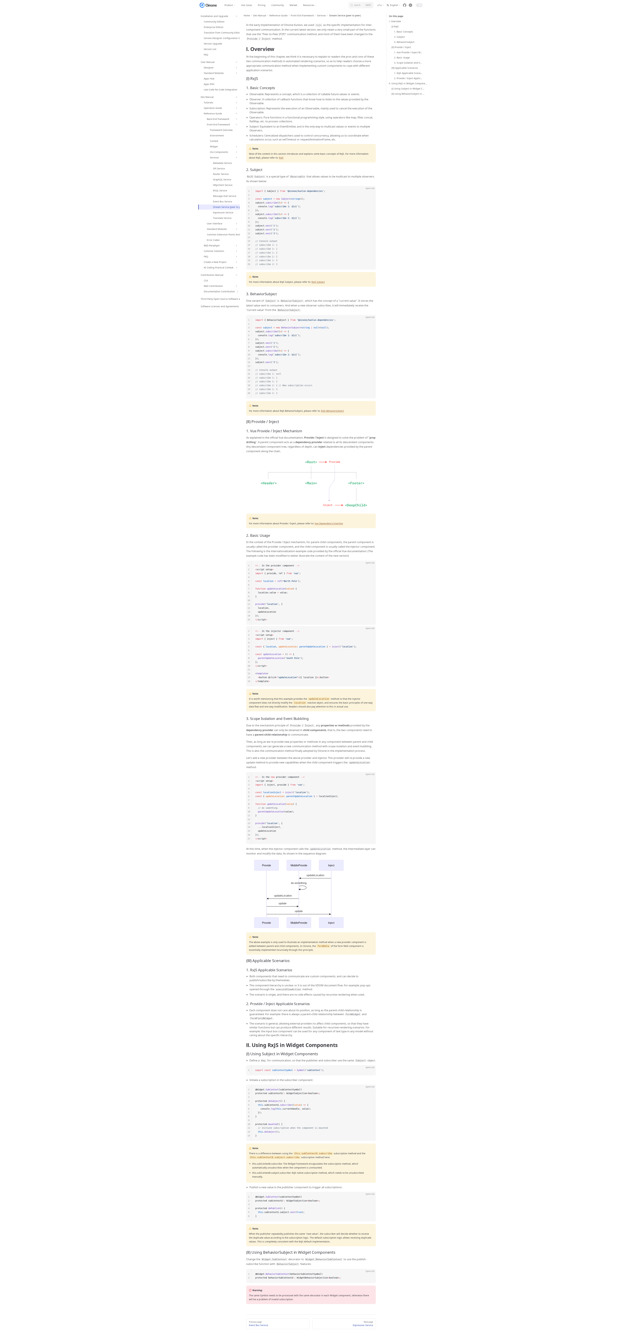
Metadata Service (222, 163)
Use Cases (246, 5)
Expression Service (223, 212)
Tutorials (208, 102)
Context (214, 141)
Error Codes (213, 240)
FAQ (206, 54)
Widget (214, 146)
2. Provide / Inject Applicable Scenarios (408, 78)
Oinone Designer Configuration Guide (224, 38)
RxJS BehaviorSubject (332, 410)
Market (293, 5)
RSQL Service (220, 190)
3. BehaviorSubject (404, 42)
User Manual (208, 62)
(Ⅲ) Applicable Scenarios (405, 67)
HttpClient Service (222, 185)
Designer (209, 67)
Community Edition (214, 21)
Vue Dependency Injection (329, 523)
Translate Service (222, 218)
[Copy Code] (370, 191)
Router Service (221, 174)
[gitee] (410, 5)
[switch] (419, 5)
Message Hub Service (224, 196)
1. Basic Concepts (403, 31)
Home (247, 15)
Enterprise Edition (213, 27)
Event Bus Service (222, 201)
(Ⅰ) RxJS (395, 26)
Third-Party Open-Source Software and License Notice (230, 298)
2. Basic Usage (402, 57)
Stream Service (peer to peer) (229, 207)
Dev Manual (207, 97)
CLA (206, 280)
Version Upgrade (213, 43)
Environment (217, 135)
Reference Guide (213, 113)
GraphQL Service (222, 179)
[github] (405, 5)
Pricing (261, 5)
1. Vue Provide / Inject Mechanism (408, 52)
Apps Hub (209, 78)
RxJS (281, 157)
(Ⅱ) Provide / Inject (401, 47)
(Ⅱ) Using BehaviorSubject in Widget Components (408, 93)
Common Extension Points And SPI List (227, 234)
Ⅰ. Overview (395, 21)
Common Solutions (214, 251)
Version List (210, 49)
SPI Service (219, 168)
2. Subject (399, 36)
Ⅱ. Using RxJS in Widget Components (408, 83)
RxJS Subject (318, 281)
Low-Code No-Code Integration (220, 89)
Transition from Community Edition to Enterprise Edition (234, 32)
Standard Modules (214, 73)
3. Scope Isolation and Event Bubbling (408, 62)
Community (277, 5)
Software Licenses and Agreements (220, 306)
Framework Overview (221, 130)
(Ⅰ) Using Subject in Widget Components (408, 88)
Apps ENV (209, 84)
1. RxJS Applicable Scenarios (408, 73)
